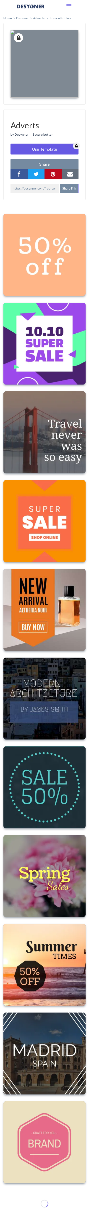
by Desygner (19, 134)
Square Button (60, 18)
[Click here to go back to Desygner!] (31, 9)
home (7, 18)
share (44, 164)
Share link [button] (69, 188)
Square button (43, 134)
